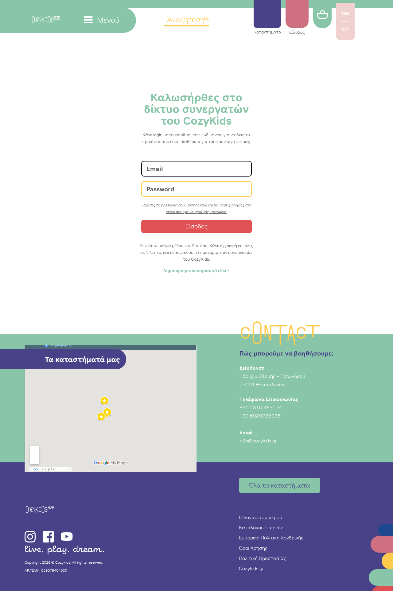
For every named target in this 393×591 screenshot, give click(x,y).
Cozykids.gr (251, 568)
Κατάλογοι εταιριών (261, 527)
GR (345, 13)
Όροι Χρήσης (253, 548)
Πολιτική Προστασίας (262, 558)
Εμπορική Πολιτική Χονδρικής (271, 538)
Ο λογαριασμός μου (260, 517)
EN (345, 28)
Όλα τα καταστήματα (279, 485)
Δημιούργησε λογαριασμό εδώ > (196, 270)
